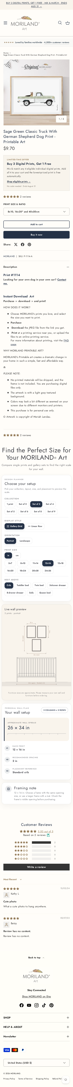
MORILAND (9, 256)
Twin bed (39, 585)
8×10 (22, 563)
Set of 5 (11, 511)
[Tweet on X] (15, 244)
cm (17, 555)
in (8, 555)
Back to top (34, 957)
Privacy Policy (9, 1078)
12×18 (60, 563)
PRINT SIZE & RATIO (14, 204)
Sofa (31, 592)
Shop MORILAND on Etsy (36, 996)
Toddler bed (23, 585)
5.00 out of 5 (45, 831)
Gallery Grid (16, 526)
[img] (11, 889)
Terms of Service (25, 1078)
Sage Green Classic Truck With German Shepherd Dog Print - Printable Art (35, 55)
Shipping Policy (42, 1078)
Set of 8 (38, 511)
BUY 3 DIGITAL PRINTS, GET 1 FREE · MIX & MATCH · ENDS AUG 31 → (36, 4)
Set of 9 (51, 511)
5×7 (10, 563)
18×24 (23, 570)
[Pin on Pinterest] (29, 244)
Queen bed (45, 592)
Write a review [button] (36, 867)
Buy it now (36, 234)
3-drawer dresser (57, 585)
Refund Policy (58, 1078)
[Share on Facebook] (22, 244)
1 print (10, 504)
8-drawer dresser (15, 592)
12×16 (48, 563)
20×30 (35, 570)
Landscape (25, 540)
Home (5, 53)
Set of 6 (24, 511)
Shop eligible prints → (19, 181)
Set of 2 (23, 504)
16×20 (10, 570)
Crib (9, 585)
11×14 (35, 563)
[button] (67, 23)
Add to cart (36, 224)
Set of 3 (36, 504)
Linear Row (36, 526)
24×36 (48, 570)
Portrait (10, 540)
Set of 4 (50, 504)
